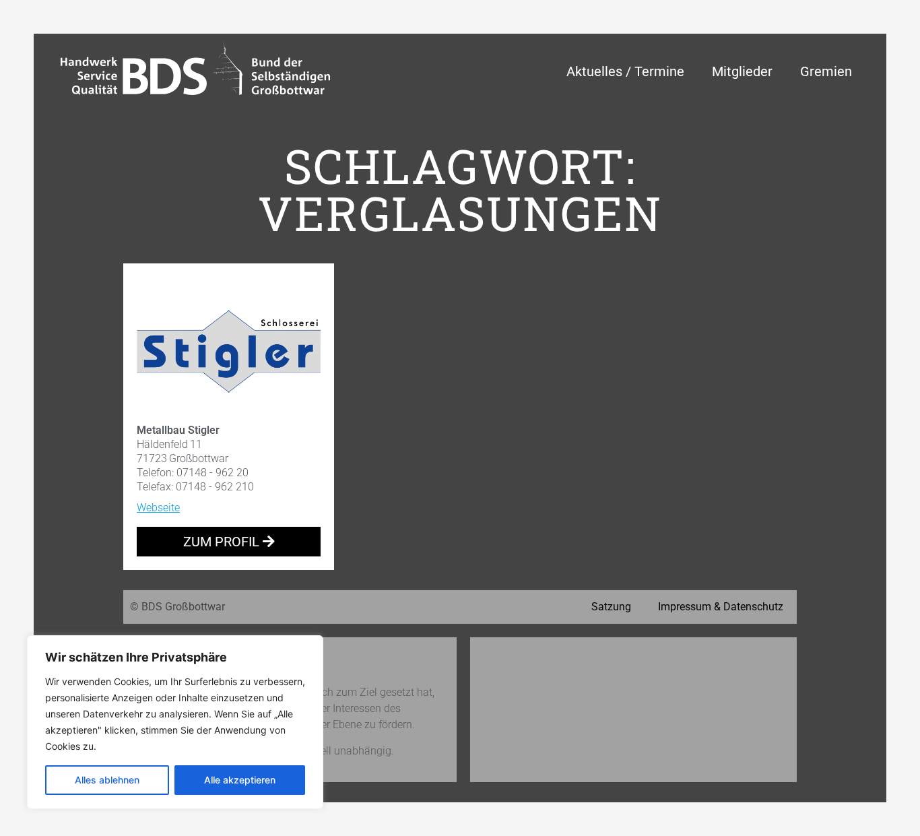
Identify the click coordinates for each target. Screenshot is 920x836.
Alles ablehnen (107, 779)
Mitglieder (742, 71)
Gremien (826, 71)
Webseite (158, 507)
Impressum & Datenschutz (720, 606)
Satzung (611, 606)
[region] (175, 722)
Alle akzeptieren (239, 779)
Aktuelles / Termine (625, 71)
